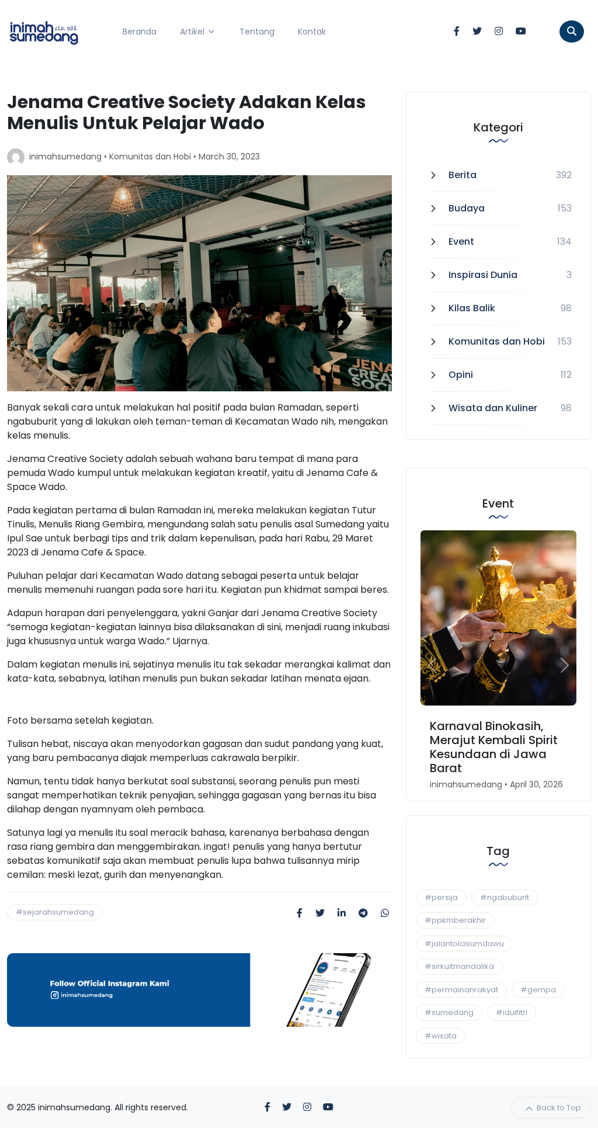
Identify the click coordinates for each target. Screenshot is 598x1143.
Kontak (312, 31)
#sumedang (449, 1012)
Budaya (466, 208)
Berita (462, 175)
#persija (441, 897)
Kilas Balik (471, 308)
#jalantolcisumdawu (464, 943)
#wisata (441, 1035)
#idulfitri (511, 1012)
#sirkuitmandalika (459, 966)
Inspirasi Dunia (482, 275)
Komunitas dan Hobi (150, 156)
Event (461, 241)
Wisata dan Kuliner (492, 408)
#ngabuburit (504, 897)
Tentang (256, 31)
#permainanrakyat (461, 989)
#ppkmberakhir (455, 920)
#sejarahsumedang (55, 912)
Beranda (140, 31)
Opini (460, 374)
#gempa (538, 989)
